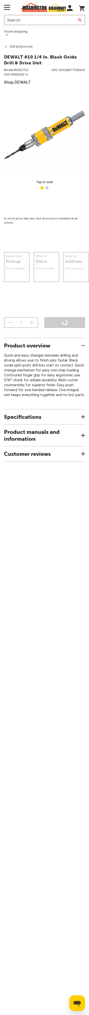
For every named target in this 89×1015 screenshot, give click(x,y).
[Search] (80, 20)
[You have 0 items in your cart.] (82, 7)
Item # (14, 74)
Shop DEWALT (17, 82)
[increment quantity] (31, 322)
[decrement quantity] (10, 322)
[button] (70, 8)
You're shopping (15, 31)
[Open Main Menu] (7, 7)
